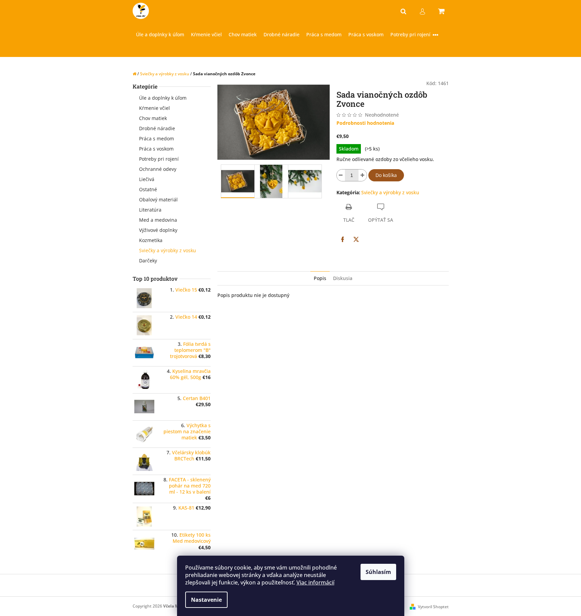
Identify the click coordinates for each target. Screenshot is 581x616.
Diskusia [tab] (342, 278)
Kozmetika (150, 240)
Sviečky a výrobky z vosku (167, 250)
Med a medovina (158, 220)
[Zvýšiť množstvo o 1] (363, 175)
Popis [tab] (320, 278)
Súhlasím (378, 572)
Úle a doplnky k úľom (163, 98)
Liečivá (146, 179)
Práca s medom (156, 138)
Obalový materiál (158, 199)
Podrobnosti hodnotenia (365, 123)
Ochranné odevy (157, 169)
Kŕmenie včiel (154, 108)
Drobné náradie (157, 128)
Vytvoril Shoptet (433, 607)
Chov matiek (153, 118)
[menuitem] (160, 34)
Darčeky (148, 260)
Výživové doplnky (158, 230)
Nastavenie (206, 599)
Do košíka (386, 175)
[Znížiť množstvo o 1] (341, 175)
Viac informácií (315, 582)
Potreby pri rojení (159, 159)
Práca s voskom (156, 148)
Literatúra (150, 209)
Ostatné (148, 189)
